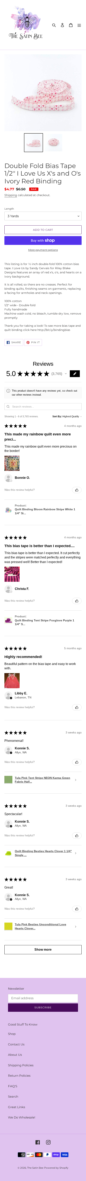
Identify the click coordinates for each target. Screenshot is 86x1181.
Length (9, 208)
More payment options (43, 249)
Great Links (16, 1107)
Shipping (10, 195)
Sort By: (57, 416)
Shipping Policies (20, 1065)
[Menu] (79, 25)
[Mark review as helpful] (77, 490)
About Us (15, 1055)
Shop (12, 1034)
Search (13, 1096)
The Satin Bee (35, 1167)
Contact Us (16, 1044)
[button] (65, 373)
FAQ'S (12, 1086)
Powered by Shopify (56, 1167)
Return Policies (19, 1075)
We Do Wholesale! (21, 1117)
